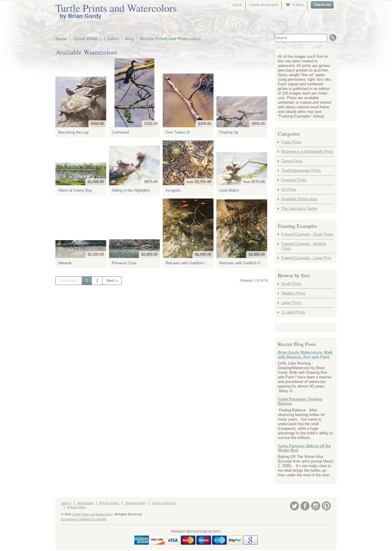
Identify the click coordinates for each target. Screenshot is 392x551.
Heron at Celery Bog (75, 190)
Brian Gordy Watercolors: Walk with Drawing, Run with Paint (305, 354)
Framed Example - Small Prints (307, 234)
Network (65, 263)
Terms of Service (164, 503)
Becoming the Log (73, 132)
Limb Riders (229, 190)
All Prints (288, 189)
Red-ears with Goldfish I (185, 263)
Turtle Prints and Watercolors (116, 8)
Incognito (173, 190)
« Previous (68, 280)
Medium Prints (293, 293)
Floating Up (228, 132)
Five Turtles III (178, 132)
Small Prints (291, 284)
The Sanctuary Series (299, 208)
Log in (237, 5)
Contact (111, 38)
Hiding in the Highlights (131, 190)
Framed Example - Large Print (306, 258)
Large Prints (291, 302)
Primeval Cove (124, 263)
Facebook (305, 505)
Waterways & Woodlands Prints (307, 151)
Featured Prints (294, 180)
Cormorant (120, 132)
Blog (129, 38)
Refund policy (76, 507)
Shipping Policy (135, 503)
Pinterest (326, 505)
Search (66, 503)
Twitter (294, 505)
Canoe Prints (292, 161)
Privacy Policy (109, 503)
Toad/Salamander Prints (301, 170)
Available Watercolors (299, 199)
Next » (111, 280)
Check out (322, 5)
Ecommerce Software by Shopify (84, 519)
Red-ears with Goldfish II (239, 263)
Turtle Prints (291, 142)
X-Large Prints (293, 312)
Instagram (315, 505)
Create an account (263, 5)
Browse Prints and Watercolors (170, 38)
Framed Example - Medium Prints (303, 246)
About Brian (85, 38)
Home (61, 38)
